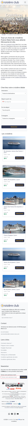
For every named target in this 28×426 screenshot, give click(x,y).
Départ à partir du (6, 99)
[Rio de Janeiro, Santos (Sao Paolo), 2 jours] (14, 143)
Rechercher (14, 127)
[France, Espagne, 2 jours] (14, 227)
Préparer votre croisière (7, 345)
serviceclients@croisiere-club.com (10, 334)
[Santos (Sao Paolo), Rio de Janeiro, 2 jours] (14, 198)
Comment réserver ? (6, 343)
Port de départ (5, 107)
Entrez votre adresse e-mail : (8, 375)
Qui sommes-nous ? (7, 317)
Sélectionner (19, 158)
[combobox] (14, 93)
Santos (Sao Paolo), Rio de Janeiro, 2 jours (13, 207)
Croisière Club (11, 419)
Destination (4, 90)
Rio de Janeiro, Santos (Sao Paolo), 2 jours (13, 151)
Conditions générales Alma (8, 359)
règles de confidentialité (21, 406)
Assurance (4, 352)
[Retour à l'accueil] (10, 305)
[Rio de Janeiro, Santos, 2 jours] (14, 281)
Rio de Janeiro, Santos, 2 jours (12, 289)
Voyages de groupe (6, 348)
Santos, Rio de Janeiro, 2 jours (12, 179)
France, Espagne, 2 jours (10, 235)
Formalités (4, 350)
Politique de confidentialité (8, 355)
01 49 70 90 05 (4, 332)
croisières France (10, 44)
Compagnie (4, 115)
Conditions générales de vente (9, 357)
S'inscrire (23, 377)
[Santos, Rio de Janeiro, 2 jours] (14, 171)
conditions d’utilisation (10, 407)
